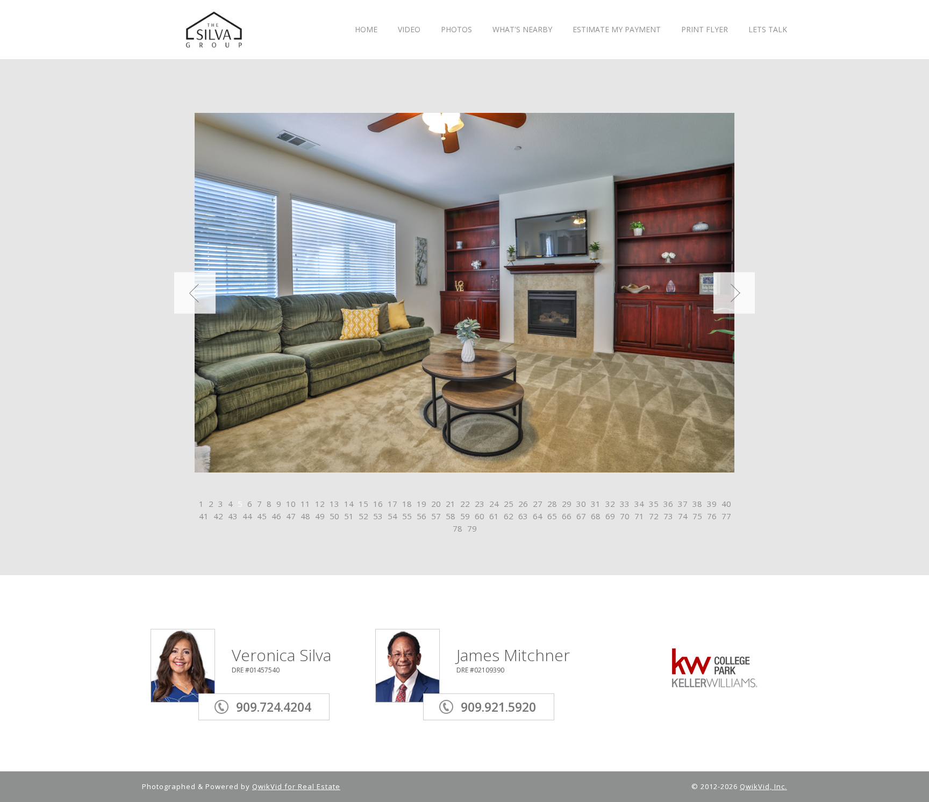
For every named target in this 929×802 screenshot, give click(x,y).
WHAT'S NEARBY (522, 29)
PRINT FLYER (704, 29)
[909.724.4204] (281, 691)
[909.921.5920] (505, 691)
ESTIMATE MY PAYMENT (617, 29)
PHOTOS (456, 29)
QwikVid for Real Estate (296, 786)
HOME (366, 29)
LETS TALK (767, 29)
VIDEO (409, 29)
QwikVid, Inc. (763, 786)
